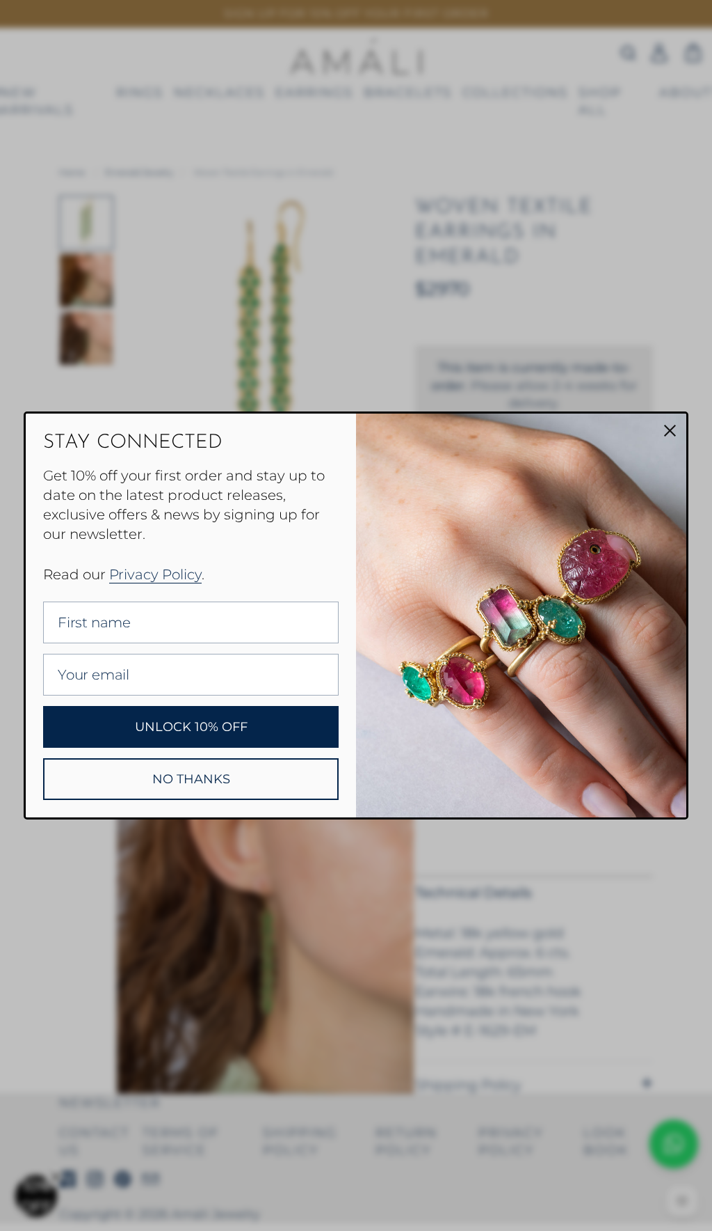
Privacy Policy (155, 574)
